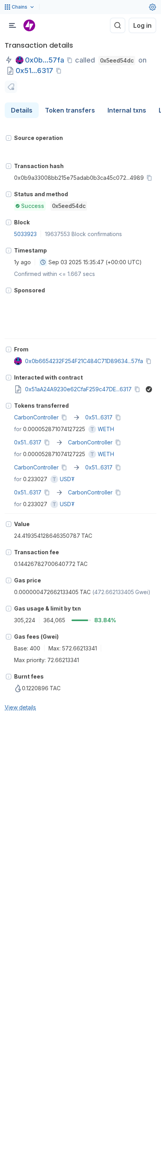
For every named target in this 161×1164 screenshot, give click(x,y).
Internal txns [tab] (126, 110)
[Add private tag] (11, 87)
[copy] (71, 60)
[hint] (9, 138)
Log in (142, 25)
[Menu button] (12, 25)
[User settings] (152, 7)
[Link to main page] (29, 25)
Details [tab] (21, 110)
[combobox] (43, 262)
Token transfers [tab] (70, 110)
